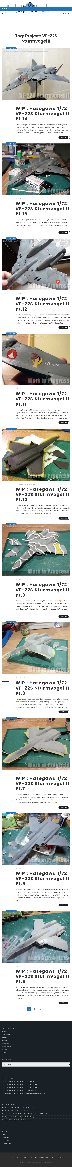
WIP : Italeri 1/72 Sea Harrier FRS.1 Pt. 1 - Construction (17, 1120)
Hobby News (5, 1043)
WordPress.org (6, 1143)
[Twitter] (63, 13)
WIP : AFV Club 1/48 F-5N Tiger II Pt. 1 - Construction (17, 1111)
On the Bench (11, 48)
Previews (4, 1040)
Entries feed (5, 1137)
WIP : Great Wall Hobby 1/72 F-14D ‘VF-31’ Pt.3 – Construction (19, 1084)
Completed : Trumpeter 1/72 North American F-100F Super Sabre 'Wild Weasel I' (24, 1114)
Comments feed (6, 1140)
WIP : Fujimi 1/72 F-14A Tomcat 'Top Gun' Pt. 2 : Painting (18, 1117)
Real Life (4, 1049)
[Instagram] (66, 13)
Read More (65, 137)
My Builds (4, 1031)
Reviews (4, 1037)
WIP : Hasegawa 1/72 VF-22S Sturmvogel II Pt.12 (42, 304)
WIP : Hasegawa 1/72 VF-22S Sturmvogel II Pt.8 (42, 688)
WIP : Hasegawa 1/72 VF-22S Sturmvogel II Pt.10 (42, 494)
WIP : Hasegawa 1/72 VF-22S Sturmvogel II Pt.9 (42, 590)
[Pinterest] (69, 13)
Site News (4, 1052)
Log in (3, 1134)
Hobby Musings (6, 1046)
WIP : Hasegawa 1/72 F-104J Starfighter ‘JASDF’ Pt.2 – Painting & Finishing (23, 1093)
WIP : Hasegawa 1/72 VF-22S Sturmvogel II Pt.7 (42, 783)
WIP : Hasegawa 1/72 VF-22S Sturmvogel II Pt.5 (42, 976)
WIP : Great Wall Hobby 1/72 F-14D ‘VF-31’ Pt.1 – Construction (19, 1090)
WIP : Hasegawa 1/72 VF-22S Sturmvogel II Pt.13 (42, 209)
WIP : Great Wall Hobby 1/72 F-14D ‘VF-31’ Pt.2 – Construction (19, 1087)
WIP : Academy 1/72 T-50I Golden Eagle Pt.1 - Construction (18, 1108)
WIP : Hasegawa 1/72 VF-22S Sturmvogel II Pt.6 (42, 878)
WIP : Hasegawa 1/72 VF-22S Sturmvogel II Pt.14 (42, 113)
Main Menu (6, 9)
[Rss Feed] (60, 13)
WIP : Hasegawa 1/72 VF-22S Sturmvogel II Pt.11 (42, 399)
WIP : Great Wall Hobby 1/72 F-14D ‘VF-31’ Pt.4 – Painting (18, 1081)
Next (41, 1009)
